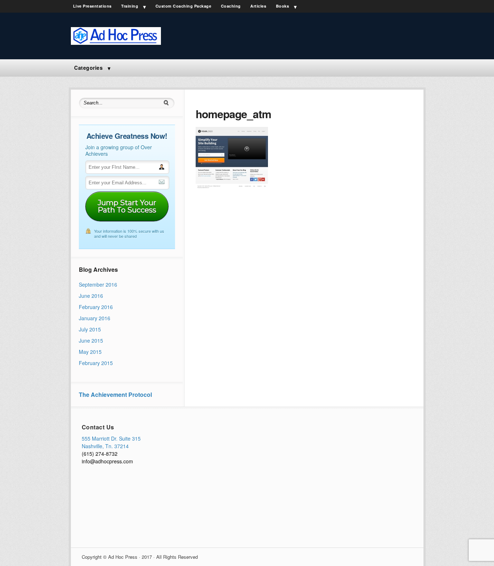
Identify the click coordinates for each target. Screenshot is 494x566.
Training (129, 6)
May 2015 (90, 351)
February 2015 (96, 362)
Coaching (231, 6)
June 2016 (91, 295)
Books (282, 6)
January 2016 (94, 318)
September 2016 (98, 284)
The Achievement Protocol (115, 394)
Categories (88, 67)
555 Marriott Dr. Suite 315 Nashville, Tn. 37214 (111, 442)
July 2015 (90, 329)
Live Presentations (92, 6)
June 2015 (91, 340)
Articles (258, 6)
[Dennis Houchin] (116, 42)
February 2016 (96, 306)
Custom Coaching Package (184, 6)
